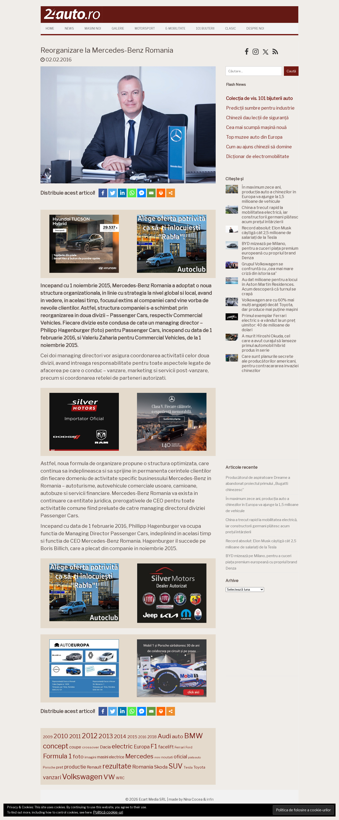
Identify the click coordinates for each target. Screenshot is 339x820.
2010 (61, 736)
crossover (90, 747)
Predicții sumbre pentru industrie (260, 108)
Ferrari (180, 747)
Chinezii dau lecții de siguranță (257, 117)
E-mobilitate (175, 28)
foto (78, 756)
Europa (142, 747)
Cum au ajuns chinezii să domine (259, 146)
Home (50, 28)
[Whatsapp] (132, 193)
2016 (142, 737)
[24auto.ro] (71, 21)
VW (109, 777)
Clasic (230, 28)
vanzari (52, 777)
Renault (94, 767)
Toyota (199, 767)
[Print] (161, 193)
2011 (75, 736)
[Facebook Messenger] (141, 193)
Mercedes (139, 756)
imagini (90, 757)
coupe (75, 746)
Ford (189, 747)
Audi (164, 736)
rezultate (116, 766)
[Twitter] (112, 193)
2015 (132, 736)
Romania (142, 767)
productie (75, 767)
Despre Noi (255, 28)
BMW (193, 736)
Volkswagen (82, 776)
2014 (120, 736)
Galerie (118, 28)
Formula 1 (57, 756)
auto (177, 736)
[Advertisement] (263, 419)
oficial (180, 757)
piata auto (194, 757)
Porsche (49, 767)
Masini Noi (93, 28)
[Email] (151, 193)
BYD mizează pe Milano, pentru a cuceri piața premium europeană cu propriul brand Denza (261, 562)
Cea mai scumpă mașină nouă (256, 127)
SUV (176, 766)
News (69, 28)
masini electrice (110, 757)
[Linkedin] (122, 193)
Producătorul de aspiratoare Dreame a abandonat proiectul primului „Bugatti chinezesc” (258, 483)
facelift (166, 746)
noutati (167, 757)
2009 (48, 737)
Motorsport (145, 28)
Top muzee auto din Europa (254, 137)
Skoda (161, 767)
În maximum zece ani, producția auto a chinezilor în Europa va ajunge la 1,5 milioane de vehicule (262, 504)
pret (59, 767)
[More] (170, 193)
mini (157, 757)
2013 (106, 736)
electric (122, 746)
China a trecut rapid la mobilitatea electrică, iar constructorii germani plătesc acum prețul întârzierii (261, 526)
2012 (90, 736)
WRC (120, 778)
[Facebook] (103, 193)
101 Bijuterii (205, 28)
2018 (152, 737)
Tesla (188, 767)
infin (210, 799)
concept (55, 746)
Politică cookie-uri (108, 812)
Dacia (105, 746)
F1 (154, 746)
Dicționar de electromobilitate (257, 156)
